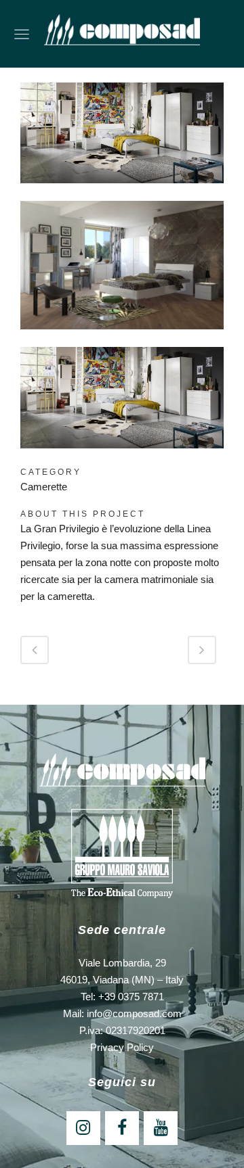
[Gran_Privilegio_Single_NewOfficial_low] (122, 338)
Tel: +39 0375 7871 (122, 996)
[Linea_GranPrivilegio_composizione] (122, 191)
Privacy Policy (122, 1047)
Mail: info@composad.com (122, 1013)
